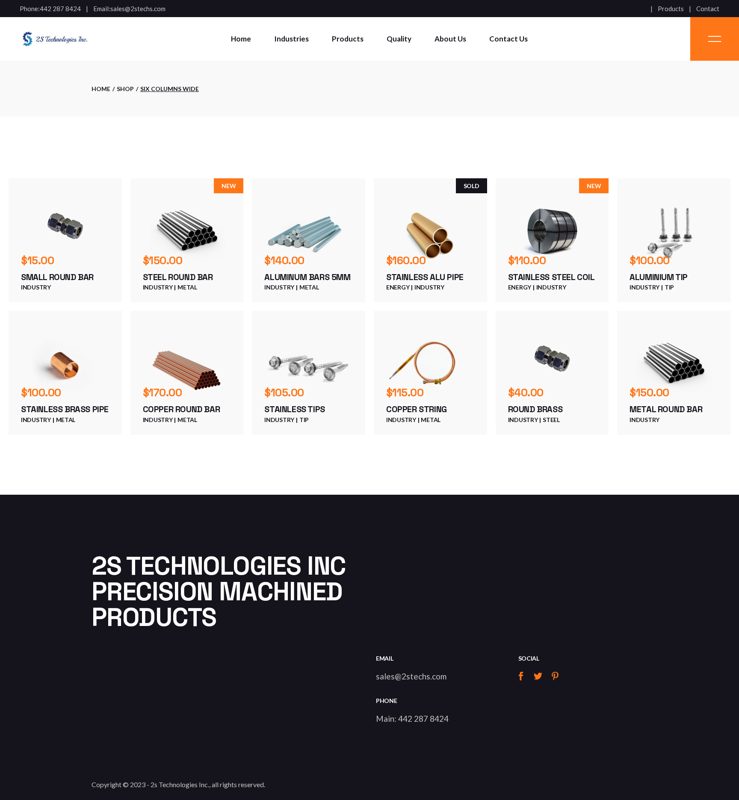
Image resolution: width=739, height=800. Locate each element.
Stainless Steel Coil (551, 277)
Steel (551, 419)
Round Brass (535, 409)
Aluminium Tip (659, 277)
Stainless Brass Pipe (65, 409)
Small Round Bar (57, 277)
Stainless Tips (294, 409)
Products (671, 9)
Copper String (416, 409)
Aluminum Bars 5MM (307, 277)
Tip (669, 287)
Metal (187, 287)
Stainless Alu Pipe (425, 277)
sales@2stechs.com (138, 9)
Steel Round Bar (178, 277)
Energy (397, 287)
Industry (36, 287)
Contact (707, 9)
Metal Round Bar (666, 409)
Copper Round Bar (181, 409)
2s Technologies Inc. (180, 784)
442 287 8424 (60, 9)
